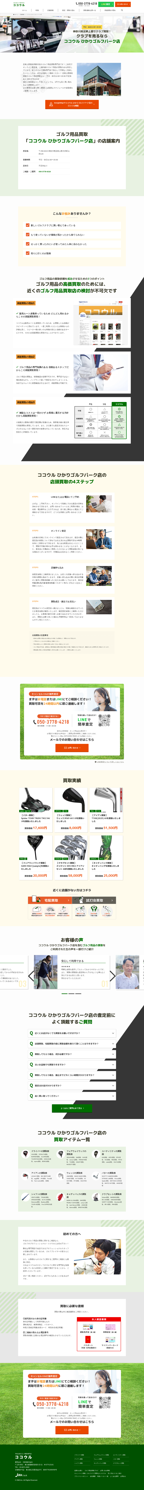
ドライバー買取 (79, 1455)
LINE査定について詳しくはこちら (110, 762)
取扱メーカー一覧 (102, 1476)
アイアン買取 (78, 1459)
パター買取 (116, 1459)
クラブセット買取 (118, 1463)
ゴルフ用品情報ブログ (91, 1470)
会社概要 (93, 1476)
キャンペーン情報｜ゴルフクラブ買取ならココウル (90, 1473)
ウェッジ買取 (98, 1459)
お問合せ (123, 1476)
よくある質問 (114, 1476)
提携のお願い (78, 1470)
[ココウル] (19, 4)
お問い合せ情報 (105, 1470)
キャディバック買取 (100, 1463)
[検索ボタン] (122, 10)
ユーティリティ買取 (119, 1455)
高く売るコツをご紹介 (115, 1473)
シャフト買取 (78, 1463)
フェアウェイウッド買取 (101, 1455)
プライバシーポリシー (81, 1476)
